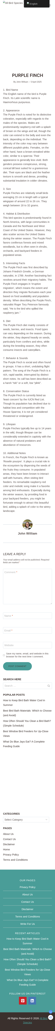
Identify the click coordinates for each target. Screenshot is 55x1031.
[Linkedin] (32, 1001)
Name (8, 615)
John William (22, 82)
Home (6, 849)
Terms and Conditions (15, 859)
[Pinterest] (23, 1001)
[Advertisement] (27, 39)
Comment (10, 572)
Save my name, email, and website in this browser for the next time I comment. (27, 655)
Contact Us (9, 839)
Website (9, 645)
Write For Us (27, 923)
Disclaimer (9, 844)
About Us (8, 834)
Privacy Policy (11, 854)
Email (8, 630)
